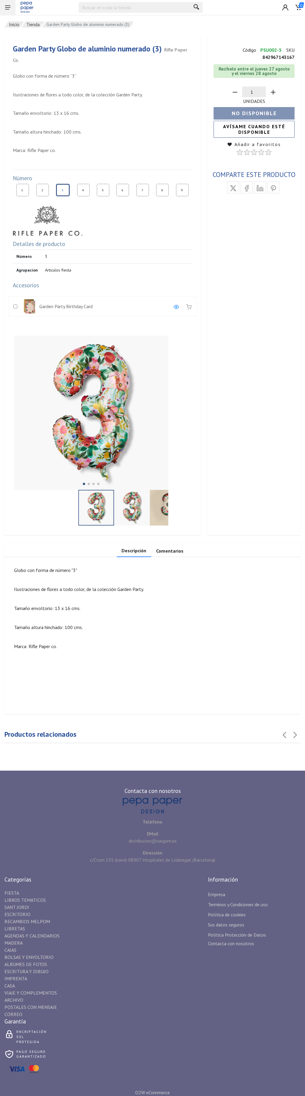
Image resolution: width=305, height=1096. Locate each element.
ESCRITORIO (17, 914)
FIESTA (11, 893)
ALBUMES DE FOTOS (25, 964)
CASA (9, 986)
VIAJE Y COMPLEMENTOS (30, 993)
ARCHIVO (13, 1000)
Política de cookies (227, 915)
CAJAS (10, 950)
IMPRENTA (15, 978)
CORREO (13, 1014)
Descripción (134, 551)
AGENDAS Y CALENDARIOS (32, 936)
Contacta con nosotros (231, 943)
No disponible (254, 113)
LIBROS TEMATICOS (25, 900)
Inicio (14, 24)
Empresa (216, 894)
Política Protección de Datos (237, 935)
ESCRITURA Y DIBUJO (26, 971)
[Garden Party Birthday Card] (176, 306)
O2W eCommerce (152, 1092)
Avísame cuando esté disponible (254, 129)
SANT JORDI (16, 907)
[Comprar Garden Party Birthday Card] (189, 306)
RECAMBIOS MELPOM (27, 921)
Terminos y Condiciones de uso (238, 904)
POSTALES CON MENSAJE (30, 1007)
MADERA (13, 943)
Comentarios (169, 551)
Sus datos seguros (226, 925)
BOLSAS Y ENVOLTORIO (29, 957)
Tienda (33, 24)
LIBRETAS (14, 929)
